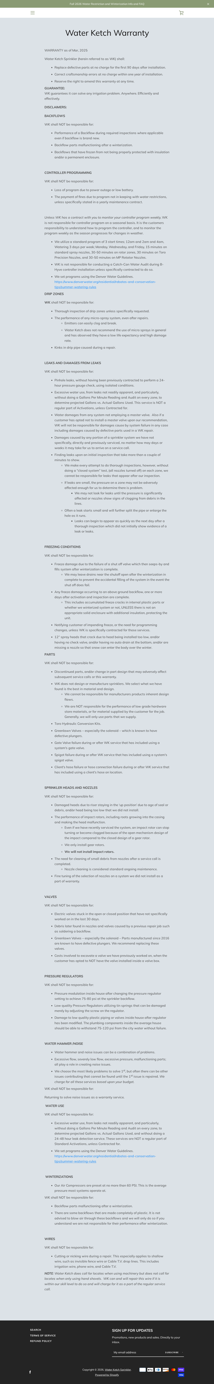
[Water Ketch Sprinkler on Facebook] (30, 1372)
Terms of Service (43, 1335)
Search (35, 1329)
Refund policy (41, 1341)
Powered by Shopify (107, 1374)
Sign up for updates (132, 1330)
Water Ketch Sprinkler (118, 1369)
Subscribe (172, 1352)
